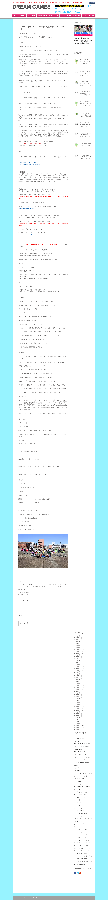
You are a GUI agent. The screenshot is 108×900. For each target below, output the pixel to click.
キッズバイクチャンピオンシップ (83, 792)
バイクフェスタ (78, 842)
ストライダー (77, 802)
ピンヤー (87, 845)
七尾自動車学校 (84, 859)
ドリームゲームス (79, 832)
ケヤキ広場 (77, 800)
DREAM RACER (87, 746)
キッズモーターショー (80, 795)
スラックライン (87, 818)
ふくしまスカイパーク (80, 773)
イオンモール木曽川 (79, 778)
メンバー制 (77, 848)
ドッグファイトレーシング (81, 829)
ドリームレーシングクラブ (81, 837)
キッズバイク (77, 789)
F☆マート (77, 757)
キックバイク (77, 786)
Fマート (83, 757)
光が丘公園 (82, 864)
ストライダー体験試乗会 (80, 813)
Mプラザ (82, 760)
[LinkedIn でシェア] (27, 600)
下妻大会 (76, 861)
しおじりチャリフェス (80, 768)
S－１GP (76, 762)
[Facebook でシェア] (19, 600)
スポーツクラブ (78, 818)
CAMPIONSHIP (77, 738)
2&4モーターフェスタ (80, 736)
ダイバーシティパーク (80, 824)
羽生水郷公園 (57, 586)
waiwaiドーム (77, 765)
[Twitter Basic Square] (78, 873)
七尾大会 (76, 859)
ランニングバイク (86, 848)
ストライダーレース (38, 584)
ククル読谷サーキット (80, 797)
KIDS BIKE (76, 760)
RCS (87, 760)
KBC (92, 757)
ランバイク (63, 584)
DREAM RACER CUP (23, 586)
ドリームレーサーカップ (52, 584)
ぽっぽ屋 (89, 773)
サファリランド (85, 800)
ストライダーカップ (79, 805)
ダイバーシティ (78, 821)
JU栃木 (88, 757)
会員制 (76, 864)
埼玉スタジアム (48, 586)
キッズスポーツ (86, 786)
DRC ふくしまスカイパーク (81, 741)
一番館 (90, 856)
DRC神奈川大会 (86, 744)
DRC (19, 584)
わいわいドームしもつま (80, 776)
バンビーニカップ (79, 845)
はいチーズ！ (77, 770)
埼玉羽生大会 (22, 589)
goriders (87, 762)
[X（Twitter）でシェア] (23, 600)
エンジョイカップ (79, 781)
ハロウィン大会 (86, 840)
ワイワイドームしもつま (80, 856)
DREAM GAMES (32, 7)
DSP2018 (85, 754)
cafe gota (82, 762)
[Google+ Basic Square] (80, 873)
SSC (90, 760)
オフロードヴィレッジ (80, 784)
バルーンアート (87, 842)
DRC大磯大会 (77, 744)
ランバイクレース (86, 851)
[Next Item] (90, 30)
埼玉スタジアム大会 (23, 595)
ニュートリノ (77, 840)
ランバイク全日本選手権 (80, 853)
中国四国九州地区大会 (86, 861)
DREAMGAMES (78, 754)
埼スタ (41, 586)
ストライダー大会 (27, 584)
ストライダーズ (78, 808)
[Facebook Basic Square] (75, 873)
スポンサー (88, 816)
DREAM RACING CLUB (79, 752)
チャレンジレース (79, 827)
